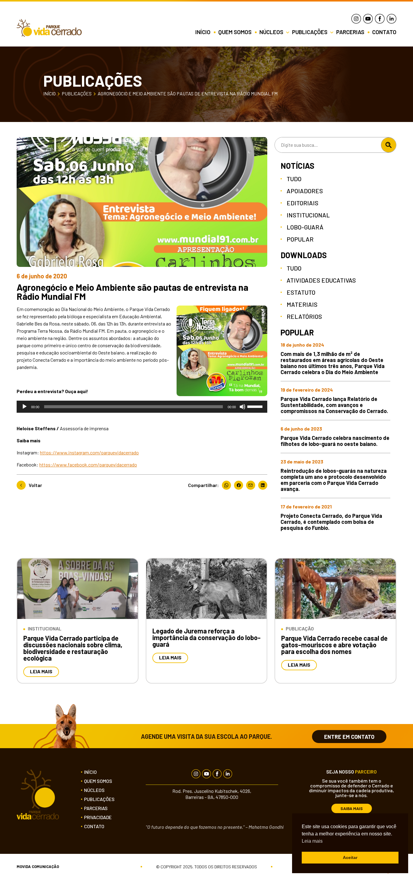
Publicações (77, 93)
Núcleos (94, 790)
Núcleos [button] (272, 32)
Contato (384, 32)
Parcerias (351, 32)
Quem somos (235, 32)
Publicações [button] (310, 32)
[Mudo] (242, 407)
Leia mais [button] (312, 841)
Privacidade (98, 817)
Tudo (294, 179)
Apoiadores (305, 191)
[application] (142, 407)
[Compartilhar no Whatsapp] (228, 485)
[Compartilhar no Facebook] (240, 485)
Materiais (302, 304)
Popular (300, 239)
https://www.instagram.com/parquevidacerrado (89, 452)
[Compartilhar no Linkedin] (262, 485)
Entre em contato (349, 736)
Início (203, 32)
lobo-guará (305, 227)
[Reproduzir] (24, 407)
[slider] (255, 406)
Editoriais (302, 203)
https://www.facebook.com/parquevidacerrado (88, 464)
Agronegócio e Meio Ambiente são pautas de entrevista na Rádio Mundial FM (188, 93)
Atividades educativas (321, 280)
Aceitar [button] (350, 857)
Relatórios (304, 316)
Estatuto (301, 292)
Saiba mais (351, 808)
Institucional (308, 215)
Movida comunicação (38, 866)
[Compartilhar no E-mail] (252, 485)
